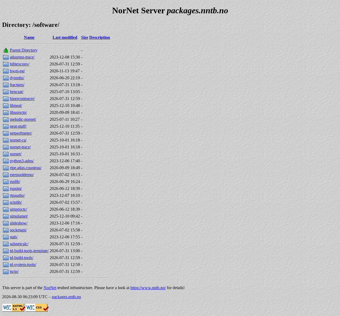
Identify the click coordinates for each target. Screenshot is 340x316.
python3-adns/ (22, 161)
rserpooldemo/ (22, 174)
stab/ (14, 237)
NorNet (50, 287)
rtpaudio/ (17, 195)
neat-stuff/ (18, 126)
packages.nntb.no (66, 296)
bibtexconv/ (19, 64)
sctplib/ (16, 202)
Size (84, 37)
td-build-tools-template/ (29, 250)
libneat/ (16, 105)
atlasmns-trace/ (22, 57)
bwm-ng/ (17, 71)
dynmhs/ (17, 78)
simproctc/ (18, 209)
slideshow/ (19, 223)
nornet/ (16, 154)
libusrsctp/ (18, 112)
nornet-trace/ (20, 147)
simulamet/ (19, 216)
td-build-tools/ (21, 257)
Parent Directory (23, 50)
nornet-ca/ (18, 140)
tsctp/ (14, 271)
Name (29, 37)
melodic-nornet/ (23, 119)
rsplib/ (15, 181)
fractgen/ (17, 84)
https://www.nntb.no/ (148, 287)
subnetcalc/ (19, 244)
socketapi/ (18, 230)
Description (99, 37)
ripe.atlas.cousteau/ (25, 167)
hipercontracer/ (22, 98)
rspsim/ (16, 188)
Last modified (65, 37)
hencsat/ (16, 91)
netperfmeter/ (21, 133)
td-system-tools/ (23, 264)
